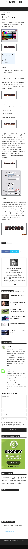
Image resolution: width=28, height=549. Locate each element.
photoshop (9, 242)
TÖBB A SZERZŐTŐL (19, 291)
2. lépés (6, 61)
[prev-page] (2, 338)
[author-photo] (14, 266)
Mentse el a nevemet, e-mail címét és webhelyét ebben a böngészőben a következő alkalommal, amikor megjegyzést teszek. (12, 424)
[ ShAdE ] (3, 238)
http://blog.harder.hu (14, 270)
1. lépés (5, 59)
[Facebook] (12, 284)
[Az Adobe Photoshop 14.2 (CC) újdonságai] (5, 318)
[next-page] (5, 338)
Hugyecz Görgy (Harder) (14, 268)
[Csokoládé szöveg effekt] (5, 296)
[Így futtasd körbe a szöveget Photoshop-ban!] (5, 303)
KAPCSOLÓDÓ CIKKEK (7, 291)
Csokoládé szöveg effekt (17, 295)
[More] (20, 251)
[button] (2, 9)
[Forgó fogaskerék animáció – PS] (5, 324)
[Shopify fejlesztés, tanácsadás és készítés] (13, 468)
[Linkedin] (15, 284)
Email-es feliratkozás (9, 531)
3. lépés (6, 62)
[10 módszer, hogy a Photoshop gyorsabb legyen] (5, 311)
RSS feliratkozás (8, 529)
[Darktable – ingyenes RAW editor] (5, 332)
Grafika (8, 12)
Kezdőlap (3, 12)
